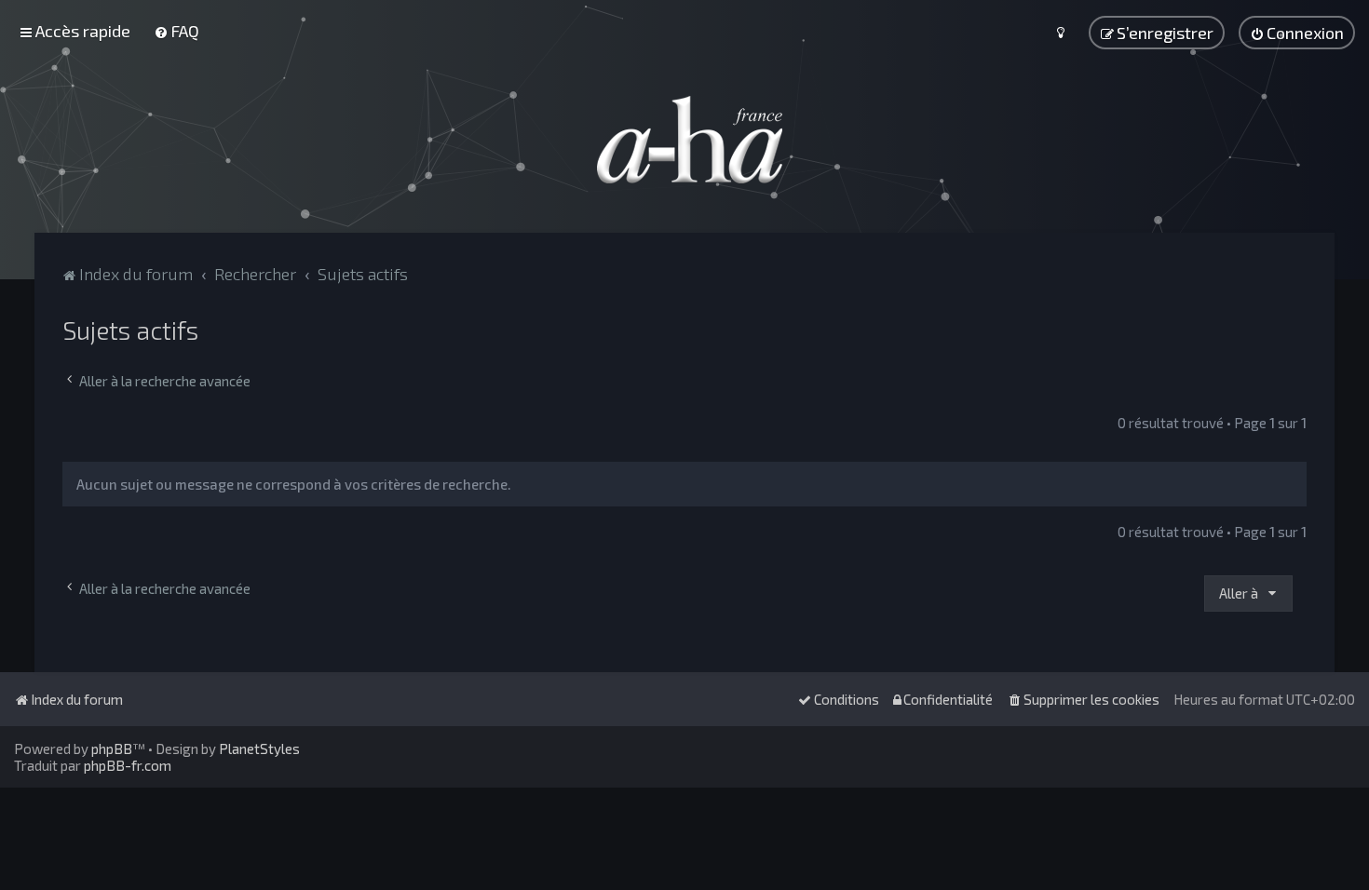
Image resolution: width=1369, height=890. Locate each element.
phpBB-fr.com (127, 765)
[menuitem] (176, 31)
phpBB (111, 748)
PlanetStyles (259, 748)
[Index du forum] (684, 139)
